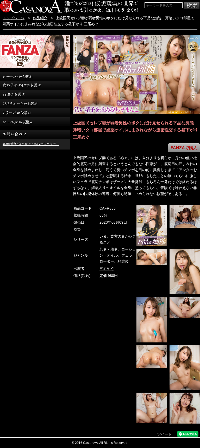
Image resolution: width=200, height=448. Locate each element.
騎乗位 (123, 261)
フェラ (126, 255)
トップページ (13, 18)
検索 (191, 5)
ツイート (164, 434)
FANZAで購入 (184, 148)
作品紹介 (40, 18)
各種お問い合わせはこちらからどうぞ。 (31, 144)
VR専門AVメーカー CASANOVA (31, 6)
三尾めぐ (106, 269)
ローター (106, 261)
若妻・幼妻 (108, 249)
